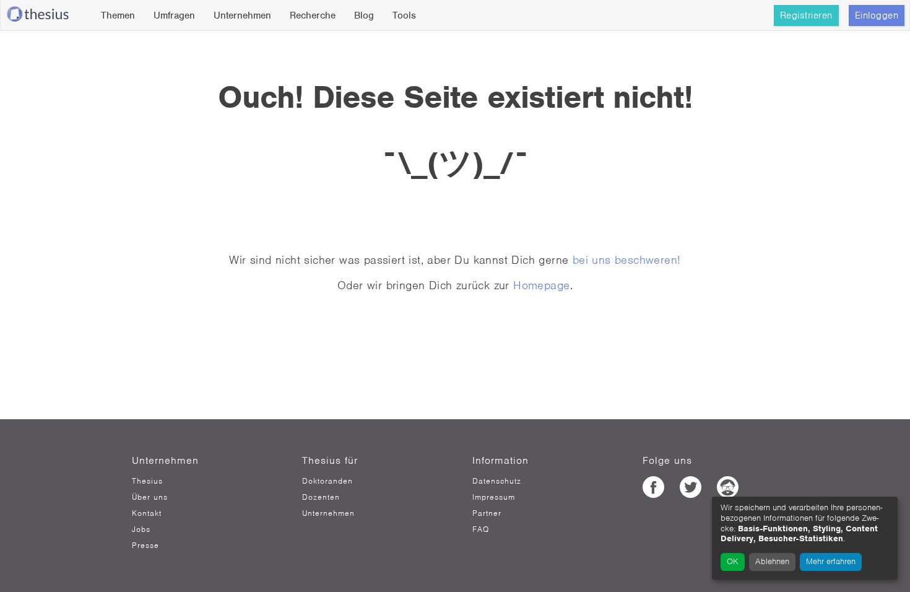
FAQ (480, 529)
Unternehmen (242, 15)
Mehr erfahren (831, 561)
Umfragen (174, 15)
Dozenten (321, 497)
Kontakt (147, 513)
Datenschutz (496, 481)
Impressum (493, 497)
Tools (404, 15)
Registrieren (806, 15)
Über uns (150, 497)
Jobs (141, 529)
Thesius (147, 481)
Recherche (313, 15)
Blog (364, 15)
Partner (486, 513)
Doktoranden (327, 481)
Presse (145, 546)
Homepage (541, 285)
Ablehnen (772, 561)
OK (733, 561)
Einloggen (877, 15)
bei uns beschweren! (627, 260)
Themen (118, 15)
